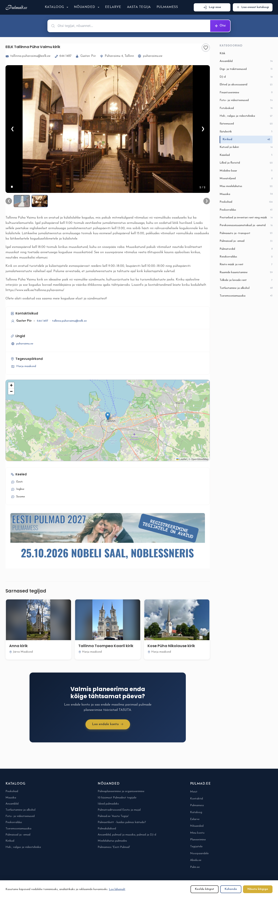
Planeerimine (198, 839)
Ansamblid (246, 61)
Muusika (246, 194)
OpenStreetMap (200, 459)
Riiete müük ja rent (246, 264)
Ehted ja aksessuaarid (246, 84)
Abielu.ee (195, 860)
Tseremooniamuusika (246, 295)
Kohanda (231, 889)
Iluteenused (246, 123)
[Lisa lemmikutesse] (206, 48)
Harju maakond (26, 366)
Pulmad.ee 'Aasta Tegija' (113, 816)
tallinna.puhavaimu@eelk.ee (30, 56)
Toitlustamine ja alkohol (246, 288)
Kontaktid (196, 798)
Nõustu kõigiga (257, 889)
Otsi (223, 25)
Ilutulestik (246, 131)
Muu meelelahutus (246, 186)
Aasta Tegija (139, 7)
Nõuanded (84, 7)
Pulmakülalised (107, 828)
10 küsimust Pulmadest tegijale (117, 797)
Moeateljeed (246, 178)
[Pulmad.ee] (17, 7)
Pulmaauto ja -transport (246, 233)
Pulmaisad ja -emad (246, 241)
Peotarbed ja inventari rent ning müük (246, 217)
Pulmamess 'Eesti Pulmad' (114, 847)
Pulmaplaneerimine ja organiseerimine (121, 791)
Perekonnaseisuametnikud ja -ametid (246, 225)
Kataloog (54, 7)
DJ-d (246, 76)
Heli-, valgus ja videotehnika (246, 116)
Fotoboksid (246, 108)
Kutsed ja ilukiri (246, 147)
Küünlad (246, 155)
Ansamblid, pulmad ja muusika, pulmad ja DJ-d (127, 834)
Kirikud (246, 139)
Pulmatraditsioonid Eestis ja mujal (119, 809)
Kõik (222, 53)
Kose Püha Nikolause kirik (171, 645)
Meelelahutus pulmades (112, 840)
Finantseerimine (246, 92)
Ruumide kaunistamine (246, 272)
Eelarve (113, 7)
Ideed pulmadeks (108, 803)
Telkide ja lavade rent (246, 280)
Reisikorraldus (246, 256)
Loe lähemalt (117, 889)
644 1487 (65, 56)
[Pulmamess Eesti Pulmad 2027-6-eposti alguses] (107, 538)
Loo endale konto (105, 724)
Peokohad (246, 201)
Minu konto (197, 832)
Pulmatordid (246, 249)
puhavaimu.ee (152, 56)
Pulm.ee (195, 867)
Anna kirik (18, 645)
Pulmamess (167, 7)
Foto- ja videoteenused (246, 100)
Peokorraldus (246, 209)
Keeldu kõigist (204, 889)
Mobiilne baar (246, 170)
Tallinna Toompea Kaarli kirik (105, 645)
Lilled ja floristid (246, 162)
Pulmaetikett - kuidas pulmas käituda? (122, 822)
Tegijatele (196, 846)
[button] (107, 416)
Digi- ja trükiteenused (246, 69)
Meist (193, 791)
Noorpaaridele (199, 853)
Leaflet (183, 459)
